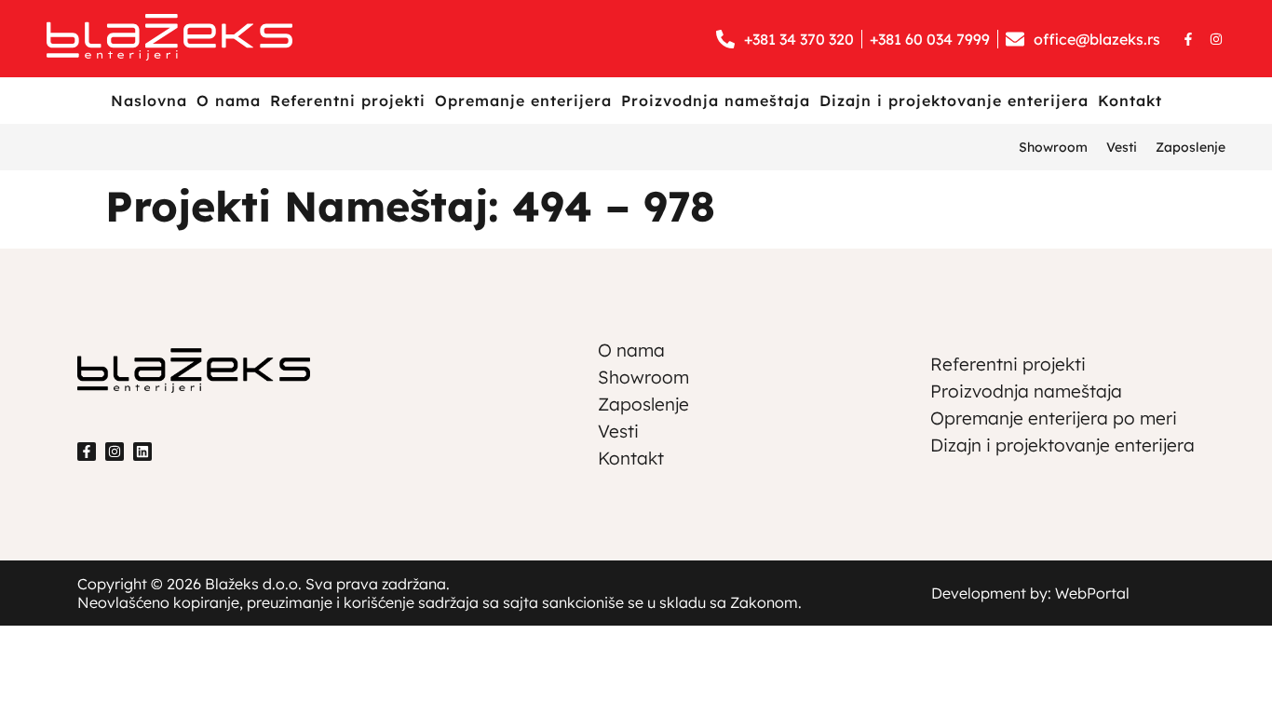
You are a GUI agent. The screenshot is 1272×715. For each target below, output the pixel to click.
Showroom (1053, 147)
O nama (228, 100)
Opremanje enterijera (523, 100)
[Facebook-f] (1188, 39)
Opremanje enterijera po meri (1053, 418)
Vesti (1121, 147)
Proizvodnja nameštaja (715, 100)
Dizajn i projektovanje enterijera (954, 100)
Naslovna (149, 100)
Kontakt (1130, 100)
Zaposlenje (1190, 147)
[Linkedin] (142, 451)
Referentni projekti (348, 100)
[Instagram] (1216, 39)
